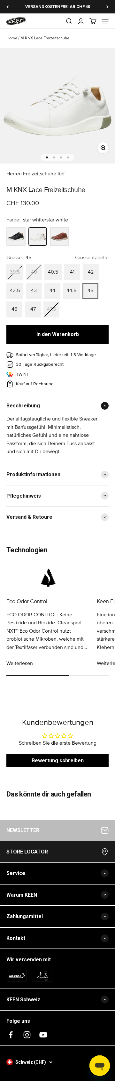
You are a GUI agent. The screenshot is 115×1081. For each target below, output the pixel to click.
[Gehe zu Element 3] (61, 157)
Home (11, 38)
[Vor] (107, 6)
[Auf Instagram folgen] (27, 1034)
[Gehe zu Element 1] (47, 157)
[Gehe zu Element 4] (68, 157)
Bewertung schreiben (58, 760)
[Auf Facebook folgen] (10, 1034)
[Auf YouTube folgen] (43, 1034)
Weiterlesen (19, 663)
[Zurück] (7, 6)
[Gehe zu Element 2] (54, 157)
